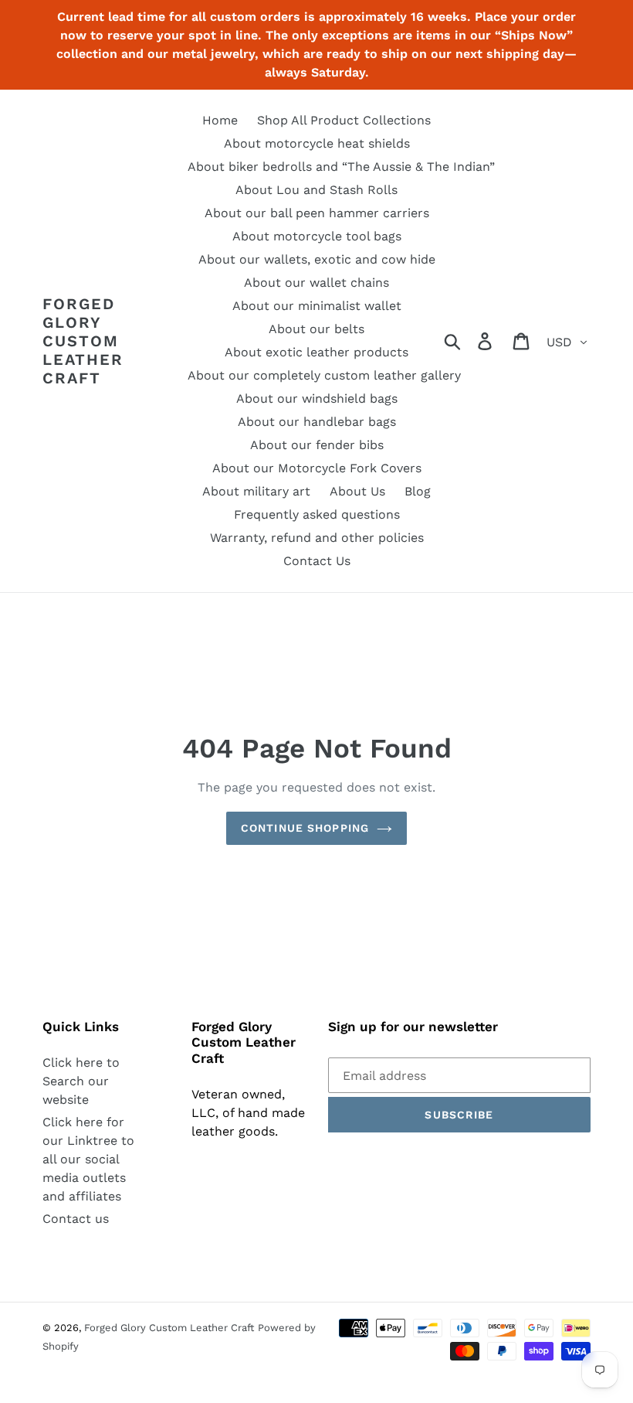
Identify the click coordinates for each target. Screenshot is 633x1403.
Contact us (75, 1218)
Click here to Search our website (81, 1081)
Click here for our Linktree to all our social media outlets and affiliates (88, 1159)
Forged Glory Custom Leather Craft (83, 341)
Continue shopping (305, 828)
